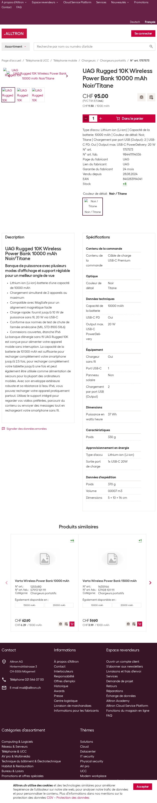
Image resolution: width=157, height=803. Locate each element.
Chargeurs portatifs (113, 60)
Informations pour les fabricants (76, 710)
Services (101, 2)
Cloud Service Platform (77, 2)
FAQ (19, 7)
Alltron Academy (118, 701)
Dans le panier (132, 118)
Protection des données (72, 798)
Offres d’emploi (64, 681)
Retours (111, 686)
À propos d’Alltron (66, 661)
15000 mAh (29, 605)
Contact (6, 7)
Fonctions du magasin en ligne (127, 710)
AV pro (84, 766)
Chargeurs (88, 60)
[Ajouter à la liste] (151, 97)
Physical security (91, 761)
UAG (126, 159)
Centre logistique (65, 701)
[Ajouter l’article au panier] (72, 624)
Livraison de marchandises (72, 706)
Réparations (114, 691)
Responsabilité (64, 676)
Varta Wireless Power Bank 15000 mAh (110, 581)
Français (150, 21)
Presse (58, 696)
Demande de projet (119, 681)
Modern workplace (93, 776)
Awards (59, 691)
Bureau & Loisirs (13, 771)
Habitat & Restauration (18, 766)
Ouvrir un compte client (122, 661)
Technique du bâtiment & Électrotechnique (31, 761)
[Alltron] (14, 33)
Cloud (84, 746)
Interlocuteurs (63, 671)
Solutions (86, 742)
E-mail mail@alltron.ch (25, 688)
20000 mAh (59, 605)
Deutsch (135, 21)
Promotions (141, 2)
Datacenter (88, 751)
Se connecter (143, 33)
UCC (83, 771)
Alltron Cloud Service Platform (127, 706)
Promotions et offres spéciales (23, 776)
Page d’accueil (11, 60)
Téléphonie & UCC (37, 60)
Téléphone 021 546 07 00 (27, 679)
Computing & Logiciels (17, 742)
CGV (50, 798)
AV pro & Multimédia (16, 756)
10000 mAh (97, 605)
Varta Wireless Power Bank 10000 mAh (42, 581)
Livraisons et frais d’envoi (123, 671)
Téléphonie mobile (65, 60)
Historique (61, 686)
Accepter (143, 786)
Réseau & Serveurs (15, 746)
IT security (87, 756)
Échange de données (121, 696)
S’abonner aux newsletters (124, 666)
